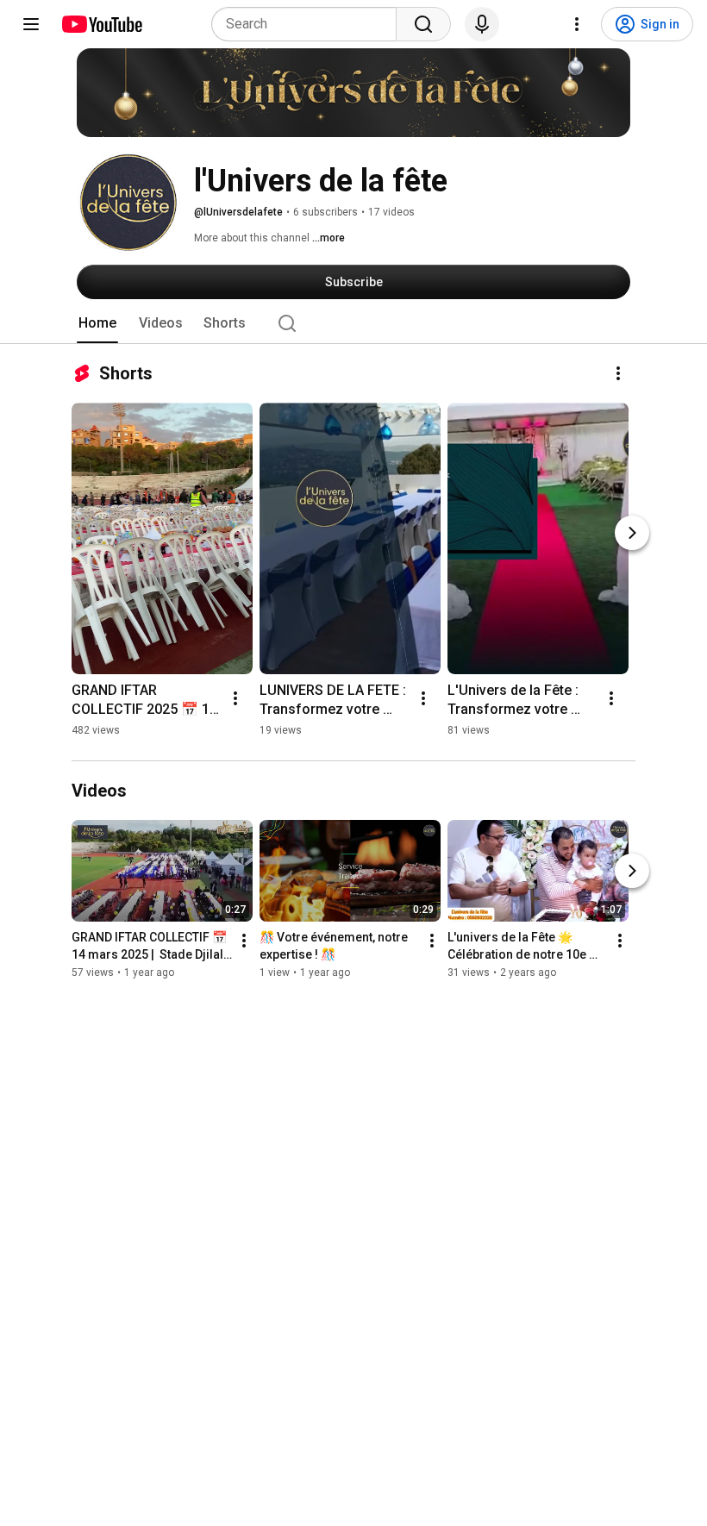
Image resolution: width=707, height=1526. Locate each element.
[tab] (97, 323)
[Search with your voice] (482, 24)
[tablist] (353, 323)
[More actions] (618, 373)
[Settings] (576, 24)
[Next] (632, 533)
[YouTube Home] (101, 24)
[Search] (423, 24)
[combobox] (309, 24)
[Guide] (31, 24)
